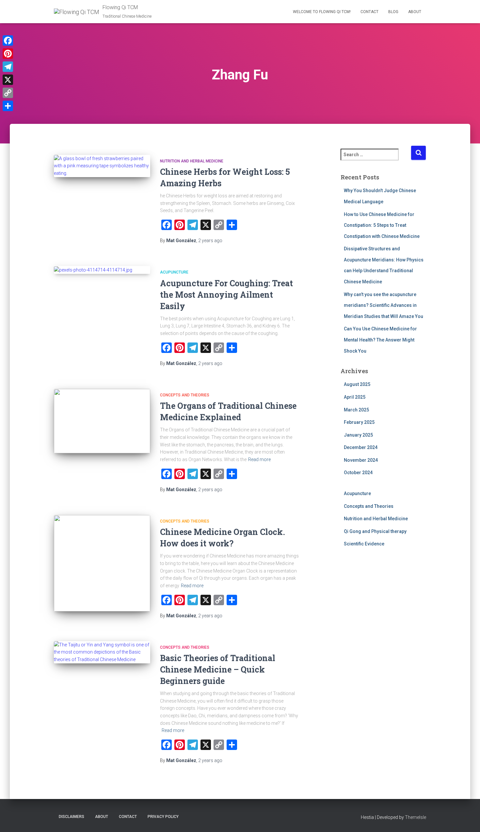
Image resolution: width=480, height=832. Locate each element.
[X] (7, 79)
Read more (259, 459)
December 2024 (360, 447)
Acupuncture (174, 272)
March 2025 (356, 409)
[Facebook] (7, 40)
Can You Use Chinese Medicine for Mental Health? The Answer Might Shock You (380, 339)
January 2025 (358, 435)
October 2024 (358, 472)
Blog (393, 11)
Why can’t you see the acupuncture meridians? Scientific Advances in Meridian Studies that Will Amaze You (383, 305)
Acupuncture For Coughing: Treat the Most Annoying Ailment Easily (226, 294)
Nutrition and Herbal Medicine (191, 161)
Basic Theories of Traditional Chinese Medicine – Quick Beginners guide (217, 669)
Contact (369, 11)
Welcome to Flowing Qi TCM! (322, 11)
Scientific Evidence (364, 543)
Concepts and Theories (184, 395)
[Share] (7, 105)
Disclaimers (71, 816)
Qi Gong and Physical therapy (375, 531)
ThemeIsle (415, 817)
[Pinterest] (7, 53)
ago (210, 240)
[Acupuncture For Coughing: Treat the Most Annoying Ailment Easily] (102, 270)
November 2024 (361, 460)
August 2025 (357, 384)
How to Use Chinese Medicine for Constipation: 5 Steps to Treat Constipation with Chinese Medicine (382, 225)
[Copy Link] (7, 92)
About (414, 11)
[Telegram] (7, 66)
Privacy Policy (163, 816)
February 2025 (359, 422)
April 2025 (354, 397)
